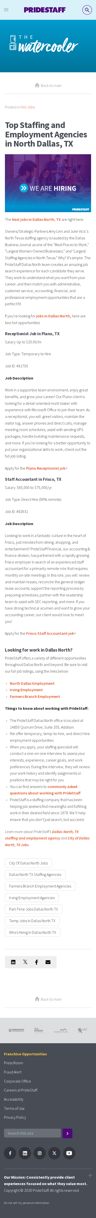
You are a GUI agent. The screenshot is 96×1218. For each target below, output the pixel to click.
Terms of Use (14, 1108)
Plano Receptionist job (45, 468)
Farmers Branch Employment (35, 696)
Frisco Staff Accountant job (50, 633)
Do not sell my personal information (26, 1203)
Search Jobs (87, 10)
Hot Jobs (28, 106)
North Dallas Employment (32, 683)
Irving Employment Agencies (32, 897)
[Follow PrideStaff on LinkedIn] (25, 1157)
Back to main (51, 85)
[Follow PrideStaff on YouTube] (69, 1157)
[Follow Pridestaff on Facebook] (10, 1157)
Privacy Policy (15, 1117)
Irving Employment (26, 689)
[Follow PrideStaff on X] (54, 1157)
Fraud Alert (12, 1071)
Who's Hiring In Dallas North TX (32, 932)
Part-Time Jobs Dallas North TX (33, 909)
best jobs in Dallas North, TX (36, 219)
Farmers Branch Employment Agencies (40, 886)
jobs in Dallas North (53, 315)
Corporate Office (17, 1081)
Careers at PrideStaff (20, 1090)
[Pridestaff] (45, 10)
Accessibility (13, 1099)
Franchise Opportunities (25, 1053)
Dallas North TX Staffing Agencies (35, 874)
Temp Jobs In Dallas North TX (32, 920)
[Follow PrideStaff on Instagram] (39, 1157)
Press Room (13, 1062)
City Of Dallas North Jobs (28, 863)
